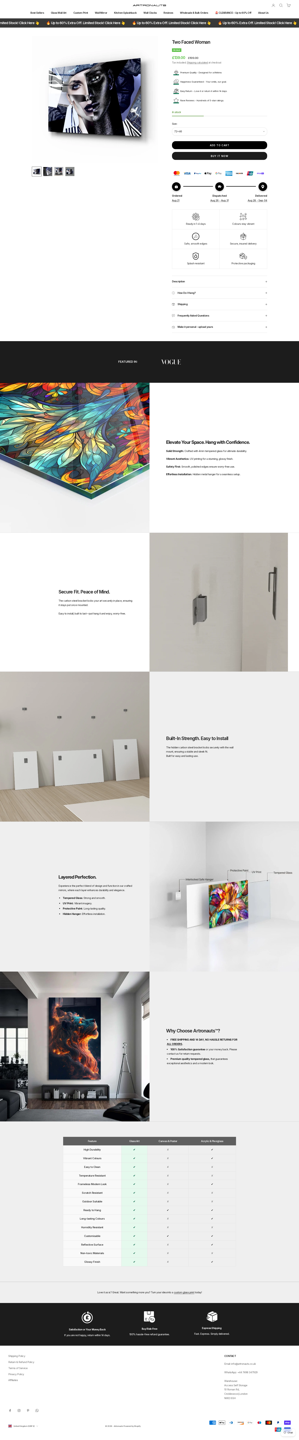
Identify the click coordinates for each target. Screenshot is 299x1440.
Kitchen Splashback (125, 12)
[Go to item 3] (59, 171)
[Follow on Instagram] (19, 1410)
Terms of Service (18, 1368)
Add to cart (219, 145)
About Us (263, 12)
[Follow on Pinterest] (28, 1410)
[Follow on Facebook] (10, 1410)
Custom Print (80, 12)
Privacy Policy (16, 1374)
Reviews (168, 12)
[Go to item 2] (48, 171)
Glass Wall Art (58, 12)
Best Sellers (37, 12)
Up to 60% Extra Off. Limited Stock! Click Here (89, 23)
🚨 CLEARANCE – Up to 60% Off (233, 12)
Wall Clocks (150, 12)
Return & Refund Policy (21, 1362)
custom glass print (184, 1292)
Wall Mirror (101, 12)
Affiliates (13, 1380)
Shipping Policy (16, 1356)
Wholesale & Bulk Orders (194, 12)
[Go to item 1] (37, 171)
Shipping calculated (197, 62)
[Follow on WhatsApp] (37, 1410)
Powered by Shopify (132, 1426)
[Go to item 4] (70, 171)
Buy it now (219, 156)
